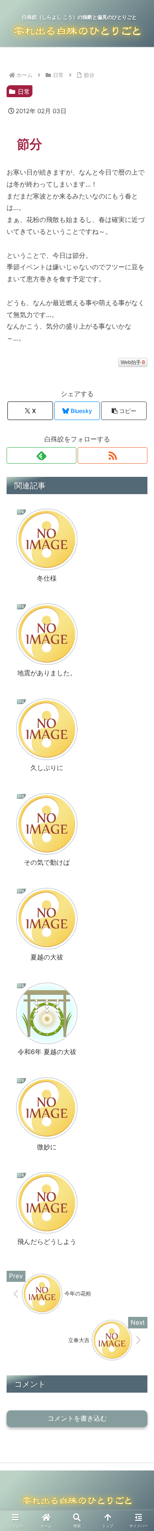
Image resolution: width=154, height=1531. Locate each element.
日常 (24, 92)
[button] (124, 410)
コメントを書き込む (77, 1418)
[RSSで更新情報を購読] (112, 455)
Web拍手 (133, 362)
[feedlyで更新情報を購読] (41, 455)
